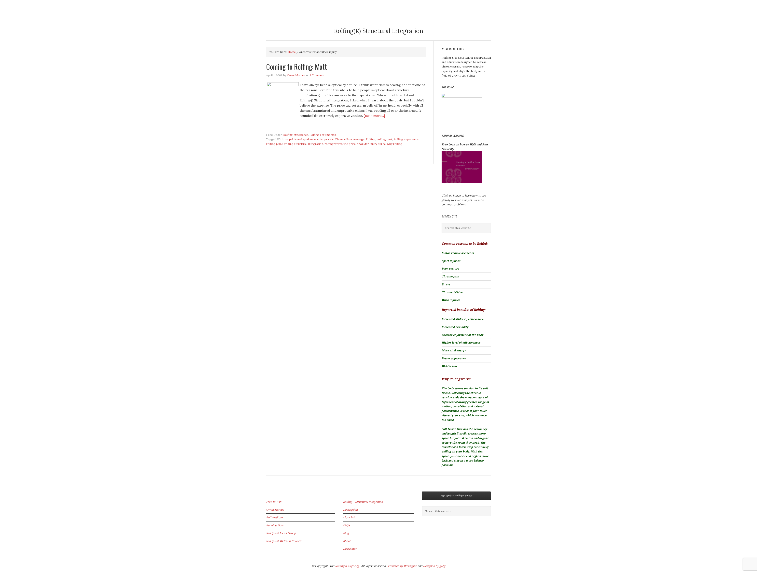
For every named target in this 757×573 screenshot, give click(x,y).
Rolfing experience (295, 135)
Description (350, 509)
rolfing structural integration (303, 144)
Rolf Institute (274, 517)
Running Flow (274, 525)
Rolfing (275, 6)
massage (359, 139)
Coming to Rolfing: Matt (296, 66)
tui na (382, 144)
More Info (349, 517)
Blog (346, 533)
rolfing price (274, 144)
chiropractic (325, 139)
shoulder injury (367, 144)
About (347, 541)
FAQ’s (346, 525)
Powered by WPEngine (403, 566)
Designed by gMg (434, 566)
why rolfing (394, 144)
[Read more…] (374, 116)
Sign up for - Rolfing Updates (456, 495)
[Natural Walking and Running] (462, 182)
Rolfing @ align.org (347, 566)
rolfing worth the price (340, 144)
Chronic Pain (343, 139)
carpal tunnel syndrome (300, 139)
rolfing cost (384, 139)
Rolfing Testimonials (323, 135)
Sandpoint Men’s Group (281, 533)
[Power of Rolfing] (462, 96)
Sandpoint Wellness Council (283, 541)
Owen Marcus (275, 509)
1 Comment (317, 75)
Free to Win (273, 502)
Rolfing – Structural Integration (363, 502)
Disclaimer (350, 549)
